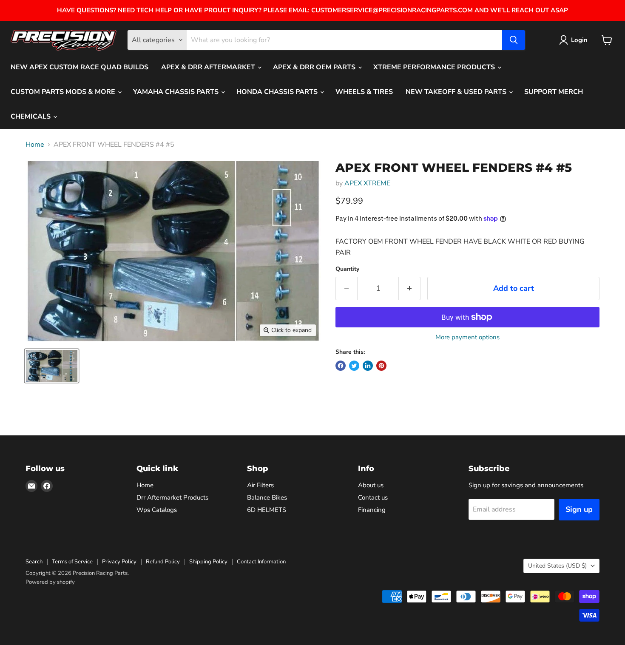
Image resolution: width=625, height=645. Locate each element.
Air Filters (260, 485)
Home (35, 144)
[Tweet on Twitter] (354, 366)
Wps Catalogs (156, 510)
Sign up (579, 509)
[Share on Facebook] (340, 366)
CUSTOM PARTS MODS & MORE (64, 92)
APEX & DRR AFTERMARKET (209, 67)
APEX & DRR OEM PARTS (315, 67)
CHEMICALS (31, 116)
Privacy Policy (119, 561)
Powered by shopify (50, 582)
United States (557, 566)
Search (34, 561)
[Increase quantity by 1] (409, 288)
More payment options (467, 337)
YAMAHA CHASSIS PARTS (176, 92)
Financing (372, 510)
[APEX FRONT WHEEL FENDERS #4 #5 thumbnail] (52, 366)
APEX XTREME (367, 183)
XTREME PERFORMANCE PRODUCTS (435, 67)
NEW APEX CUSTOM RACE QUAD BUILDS (79, 67)
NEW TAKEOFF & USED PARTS (457, 92)
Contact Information (261, 561)
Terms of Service (72, 561)
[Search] (513, 40)
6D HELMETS (266, 510)
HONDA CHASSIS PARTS (277, 92)
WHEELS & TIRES (364, 92)
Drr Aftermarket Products (172, 497)
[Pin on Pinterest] (381, 366)
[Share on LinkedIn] (368, 366)
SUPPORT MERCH (553, 92)
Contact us (373, 497)
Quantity (347, 269)
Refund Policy (163, 561)
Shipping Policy (208, 561)
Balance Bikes (267, 497)
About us (371, 485)
